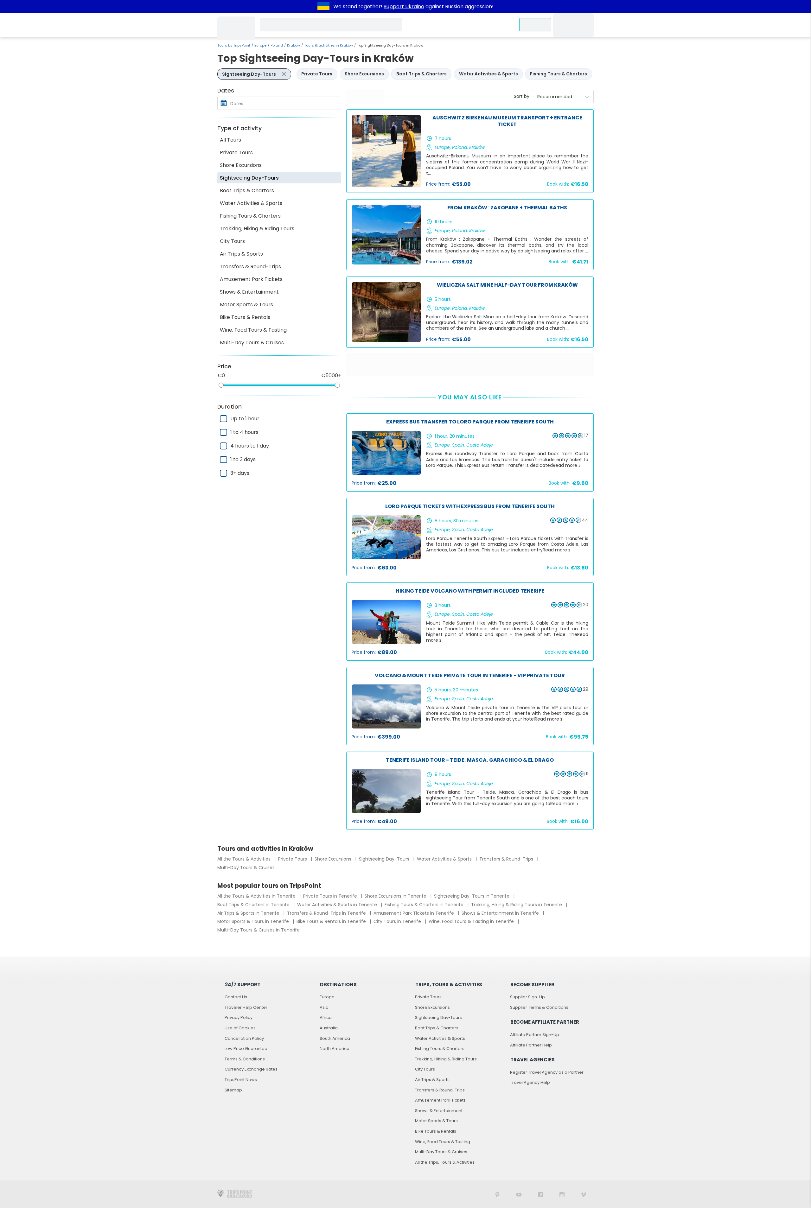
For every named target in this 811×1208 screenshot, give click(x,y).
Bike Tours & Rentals (245, 317)
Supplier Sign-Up (527, 997)
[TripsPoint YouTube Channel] (519, 1194)
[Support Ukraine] (323, 6)
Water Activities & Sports (251, 203)
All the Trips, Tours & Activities (445, 1162)
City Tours (232, 241)
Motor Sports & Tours (246, 304)
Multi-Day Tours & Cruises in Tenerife (258, 930)
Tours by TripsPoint (233, 45)
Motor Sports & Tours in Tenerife (253, 921)
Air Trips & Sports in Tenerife (249, 913)
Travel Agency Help (530, 1082)
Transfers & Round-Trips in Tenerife (327, 913)
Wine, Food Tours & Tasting (253, 330)
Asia (324, 1007)
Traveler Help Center (246, 1007)
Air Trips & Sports (241, 253)
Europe (260, 45)
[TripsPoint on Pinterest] (497, 1194)
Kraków (293, 45)
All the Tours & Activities (244, 859)
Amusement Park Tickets (251, 279)
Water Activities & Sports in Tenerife (337, 904)
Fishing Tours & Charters (250, 215)
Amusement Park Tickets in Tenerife (414, 913)
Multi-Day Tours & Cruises (252, 342)
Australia (329, 1028)
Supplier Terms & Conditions (539, 1007)
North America (334, 1049)
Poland (277, 45)
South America (335, 1038)
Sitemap (233, 1090)
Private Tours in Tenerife (330, 896)
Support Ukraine (404, 6)
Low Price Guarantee (246, 1049)
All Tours (230, 139)
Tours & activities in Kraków (328, 45)
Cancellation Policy (244, 1038)
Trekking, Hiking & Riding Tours (257, 228)
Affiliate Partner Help (531, 1045)
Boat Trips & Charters (247, 190)
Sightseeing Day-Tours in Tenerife (472, 896)
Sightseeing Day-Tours (249, 177)
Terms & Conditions (245, 1059)
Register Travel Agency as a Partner (547, 1072)
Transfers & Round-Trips (250, 266)
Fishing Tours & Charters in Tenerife (425, 904)
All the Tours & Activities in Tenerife (257, 896)
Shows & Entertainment (249, 292)
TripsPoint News (241, 1080)
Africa (326, 1017)
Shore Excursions (241, 165)
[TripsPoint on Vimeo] (583, 1194)
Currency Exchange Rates (251, 1069)
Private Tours (236, 152)
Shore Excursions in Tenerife (396, 896)
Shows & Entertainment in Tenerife (501, 913)
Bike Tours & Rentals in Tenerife (332, 921)
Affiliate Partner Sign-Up (534, 1035)
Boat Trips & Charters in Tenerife (254, 904)
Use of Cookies (240, 1028)
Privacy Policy (238, 1017)
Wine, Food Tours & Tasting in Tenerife (472, 921)
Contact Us (236, 997)
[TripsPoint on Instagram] (562, 1194)
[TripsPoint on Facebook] (540, 1194)
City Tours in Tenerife (398, 921)
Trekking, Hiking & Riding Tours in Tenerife (517, 904)
